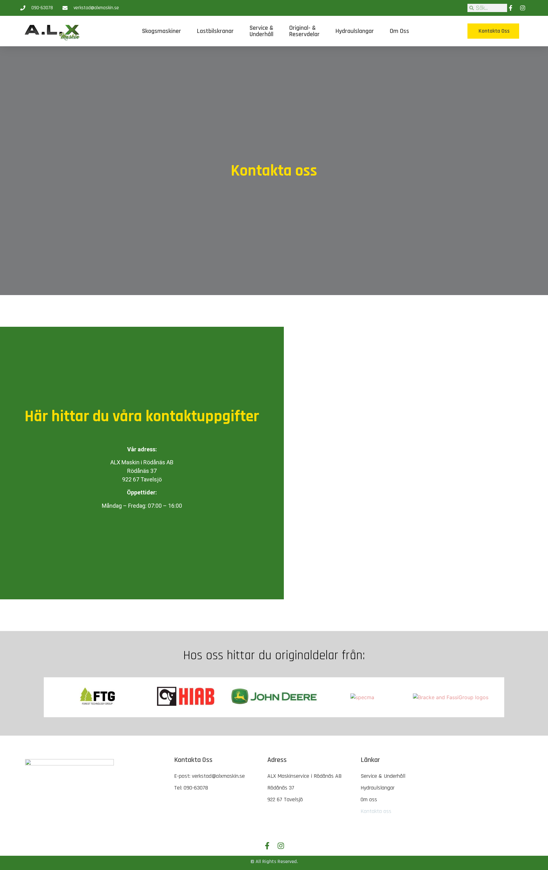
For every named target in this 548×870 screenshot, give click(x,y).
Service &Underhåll (261, 31)
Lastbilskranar (215, 31)
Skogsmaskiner (161, 31)
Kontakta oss (376, 811)
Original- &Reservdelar (304, 31)
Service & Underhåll (383, 776)
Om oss (399, 31)
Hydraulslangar (355, 31)
